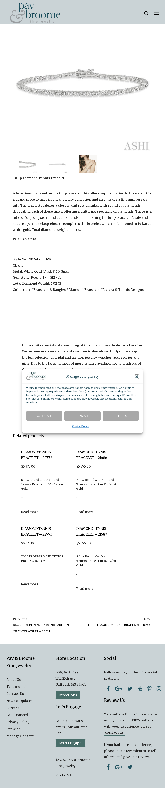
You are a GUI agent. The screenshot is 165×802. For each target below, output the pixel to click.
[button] (137, 377)
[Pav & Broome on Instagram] (159, 689)
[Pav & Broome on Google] (118, 689)
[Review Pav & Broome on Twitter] (130, 767)
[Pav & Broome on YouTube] (140, 689)
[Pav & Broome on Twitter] (130, 689)
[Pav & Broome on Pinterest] (149, 689)
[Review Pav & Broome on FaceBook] (108, 767)
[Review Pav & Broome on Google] (118, 767)
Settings (121, 416)
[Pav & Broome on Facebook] (108, 689)
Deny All (82, 416)
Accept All (44, 416)
